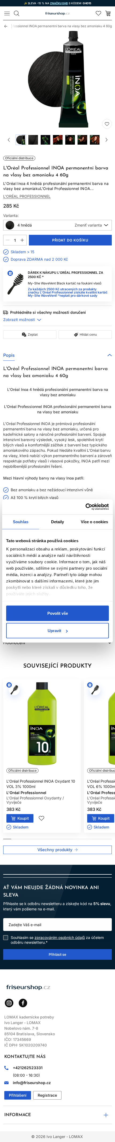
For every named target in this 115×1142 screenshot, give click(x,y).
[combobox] (57, 225)
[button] (57, 355)
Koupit (23, 818)
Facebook (23, 1003)
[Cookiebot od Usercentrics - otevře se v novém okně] (85, 506)
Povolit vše (57, 613)
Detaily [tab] (57, 521)
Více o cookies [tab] (94, 521)
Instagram (9, 1003)
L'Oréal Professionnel (27, 196)
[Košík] (108, 13)
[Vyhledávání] (16, 13)
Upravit (54, 630)
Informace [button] (17, 1115)
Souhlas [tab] (20, 521)
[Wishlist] (98, 13)
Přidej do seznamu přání (107, 124)
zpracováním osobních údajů (59, 937)
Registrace (47, 1095)
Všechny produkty (54, 849)
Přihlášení (17, 1095)
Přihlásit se (57, 954)
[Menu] (7, 13)
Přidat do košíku (70, 240)
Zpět (8, 26)
